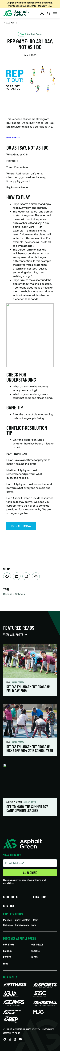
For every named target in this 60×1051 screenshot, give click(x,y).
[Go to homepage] (16, 13)
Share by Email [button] (26, 576)
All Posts (11, 22)
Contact (8, 906)
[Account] (42, 13)
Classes (35, 950)
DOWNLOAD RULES (13, 137)
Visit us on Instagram (10, 1039)
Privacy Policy (48, 1029)
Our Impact (37, 944)
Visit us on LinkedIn (15, 1039)
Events (7, 957)
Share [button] (36, 576)
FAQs (5, 963)
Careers (7, 950)
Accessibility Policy (11, 1033)
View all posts (13, 634)
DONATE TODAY (21, 526)
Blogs (34, 957)
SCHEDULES (10, 897)
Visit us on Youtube (20, 1039)
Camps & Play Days (14, 802)
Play (8, 682)
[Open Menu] (55, 13)
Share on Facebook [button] (7, 576)
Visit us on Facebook (4, 1039)
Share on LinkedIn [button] (16, 576)
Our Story (8, 944)
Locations (40, 897)
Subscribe (30, 872)
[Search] (48, 13)
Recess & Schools (14, 594)
